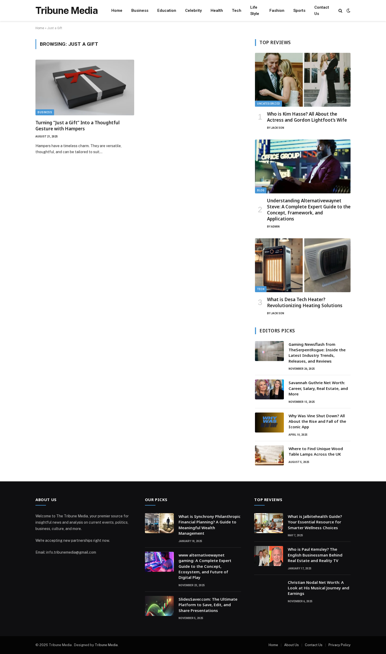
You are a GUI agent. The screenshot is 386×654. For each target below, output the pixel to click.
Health (217, 10)
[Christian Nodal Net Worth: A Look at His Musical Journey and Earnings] (268, 589)
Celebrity (193, 10)
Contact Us (321, 10)
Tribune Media (106, 645)
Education (166, 10)
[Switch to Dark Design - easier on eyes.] (348, 10)
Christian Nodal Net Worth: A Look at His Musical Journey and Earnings (318, 588)
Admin (275, 226)
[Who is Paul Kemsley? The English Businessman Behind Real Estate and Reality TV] (268, 556)
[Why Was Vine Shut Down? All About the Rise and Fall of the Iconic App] (269, 422)
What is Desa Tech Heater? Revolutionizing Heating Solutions (304, 302)
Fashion (276, 10)
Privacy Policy (339, 645)
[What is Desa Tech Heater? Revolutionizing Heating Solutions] (303, 265)
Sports (299, 10)
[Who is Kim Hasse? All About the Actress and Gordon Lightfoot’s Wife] (303, 80)
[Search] (340, 11)
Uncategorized (268, 103)
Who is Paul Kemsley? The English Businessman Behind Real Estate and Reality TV (315, 555)
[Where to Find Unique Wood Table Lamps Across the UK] (269, 455)
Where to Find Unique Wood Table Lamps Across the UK (316, 451)
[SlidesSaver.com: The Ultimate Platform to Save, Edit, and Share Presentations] (159, 606)
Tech (236, 10)
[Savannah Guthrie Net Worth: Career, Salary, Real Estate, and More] (269, 389)
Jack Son (277, 127)
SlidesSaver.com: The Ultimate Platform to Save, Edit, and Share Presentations (208, 604)
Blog (260, 190)
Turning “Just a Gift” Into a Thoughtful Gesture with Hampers (77, 126)
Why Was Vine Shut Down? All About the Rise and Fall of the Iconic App (317, 421)
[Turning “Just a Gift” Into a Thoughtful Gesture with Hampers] (84, 87)
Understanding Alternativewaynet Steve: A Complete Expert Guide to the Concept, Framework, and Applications (309, 210)
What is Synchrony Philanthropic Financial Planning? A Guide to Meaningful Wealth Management (210, 525)
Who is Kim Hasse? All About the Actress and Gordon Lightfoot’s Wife (307, 117)
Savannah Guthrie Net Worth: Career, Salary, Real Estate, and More (318, 388)
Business (139, 10)
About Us (291, 645)
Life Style (254, 10)
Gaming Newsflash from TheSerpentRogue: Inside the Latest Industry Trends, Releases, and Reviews (317, 353)
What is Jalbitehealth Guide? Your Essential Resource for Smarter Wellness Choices (315, 522)
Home (116, 10)
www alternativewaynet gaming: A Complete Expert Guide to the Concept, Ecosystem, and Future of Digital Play (205, 566)
